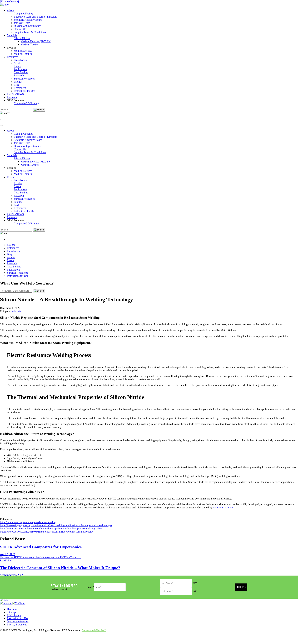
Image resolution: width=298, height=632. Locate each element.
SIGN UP (240, 587)
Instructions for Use (24, 90)
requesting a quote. (223, 507)
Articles (18, 63)
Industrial (16, 311)
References (20, 87)
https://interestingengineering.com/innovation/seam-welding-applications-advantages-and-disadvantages (56, 525)
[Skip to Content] (9, 1)
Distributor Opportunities (27, 25)
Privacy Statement (17, 624)
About (10, 10)
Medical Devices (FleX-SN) (36, 41)
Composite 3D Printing (26, 103)
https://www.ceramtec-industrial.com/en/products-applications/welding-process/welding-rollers (51, 528)
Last (194, 590)
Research (19, 75)
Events (17, 66)
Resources (12, 56)
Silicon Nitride (22, 38)
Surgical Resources (24, 78)
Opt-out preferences (17, 621)
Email (90, 587)
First (194, 582)
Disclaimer (13, 609)
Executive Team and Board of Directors (35, 16)
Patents (18, 81)
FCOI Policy (14, 615)
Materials (12, 35)
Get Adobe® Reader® (94, 630)
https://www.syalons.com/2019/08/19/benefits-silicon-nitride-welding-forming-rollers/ (46, 531)
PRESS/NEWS (15, 94)
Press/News (20, 60)
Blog (16, 84)
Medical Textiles (30, 44)
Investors (12, 97)
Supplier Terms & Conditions (30, 32)
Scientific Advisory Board (28, 19)
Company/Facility (23, 13)
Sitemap (11, 612)
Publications (20, 69)
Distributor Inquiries (14, 118)
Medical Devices (23, 50)
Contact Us (20, 29)
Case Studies (21, 72)
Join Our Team (22, 22)
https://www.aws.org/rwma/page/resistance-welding (28, 522)
